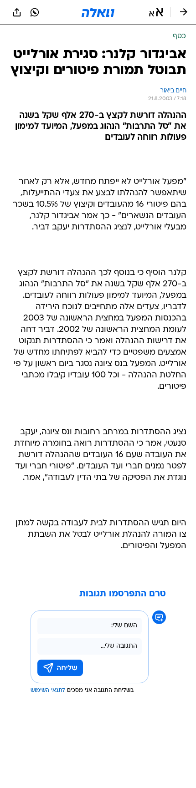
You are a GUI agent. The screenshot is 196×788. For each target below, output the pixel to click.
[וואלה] (98, 12)
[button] (156, 12)
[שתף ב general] (17, 12)
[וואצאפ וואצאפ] (34, 12)
